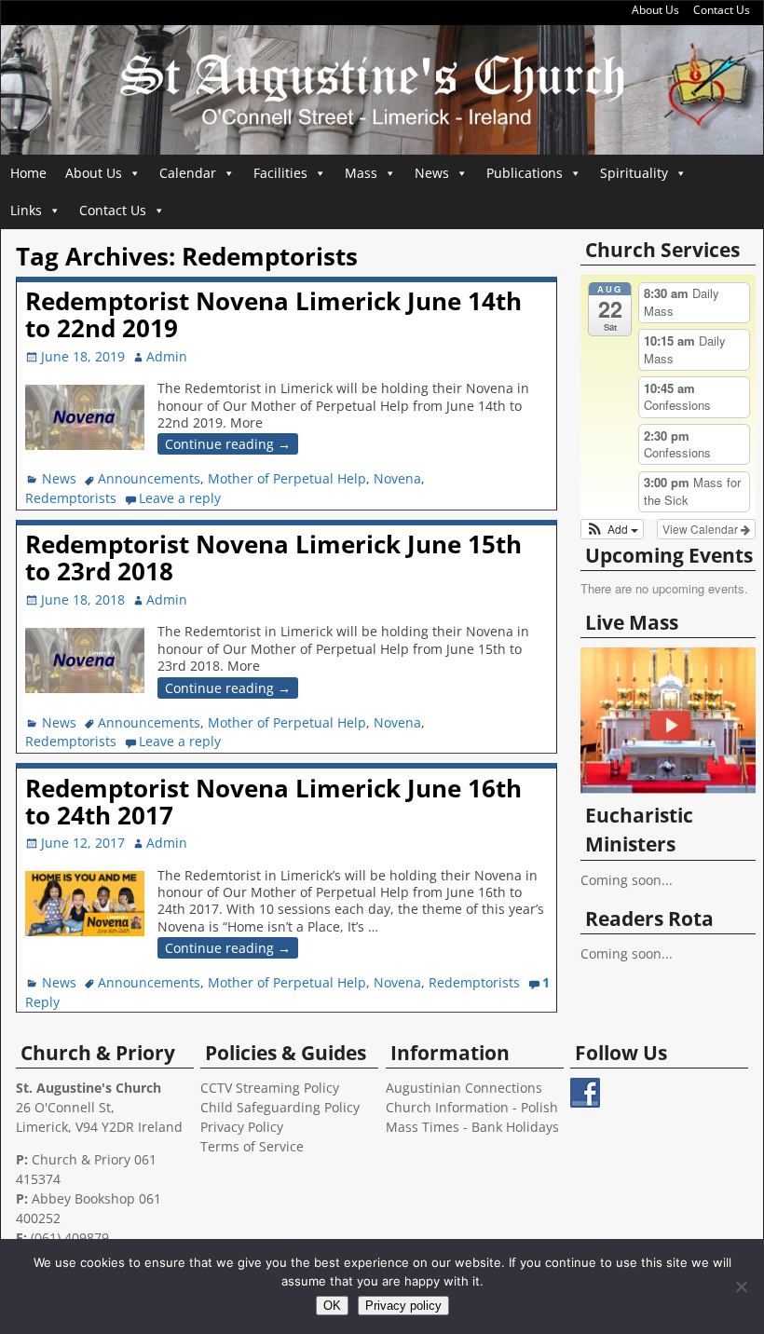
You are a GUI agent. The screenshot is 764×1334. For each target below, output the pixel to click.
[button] (612, 529)
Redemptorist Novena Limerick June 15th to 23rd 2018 (273, 557)
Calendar (187, 173)
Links (26, 210)
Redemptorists (70, 498)
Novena (397, 478)
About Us (655, 10)
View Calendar (701, 529)
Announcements (149, 478)
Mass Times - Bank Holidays (472, 1127)
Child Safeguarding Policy (280, 1107)
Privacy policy (403, 1306)
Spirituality (634, 173)
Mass (361, 173)
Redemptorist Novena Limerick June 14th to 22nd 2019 (273, 314)
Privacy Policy (241, 1127)
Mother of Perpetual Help (287, 478)
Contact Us (721, 10)
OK (332, 1306)
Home (28, 173)
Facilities (280, 173)
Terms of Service (252, 1146)
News (432, 173)
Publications (524, 173)
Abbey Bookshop (83, 1198)
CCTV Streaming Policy (269, 1087)
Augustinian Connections (464, 1087)
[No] (740, 1286)
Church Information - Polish (472, 1107)
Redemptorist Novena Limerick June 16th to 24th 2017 (273, 801)
